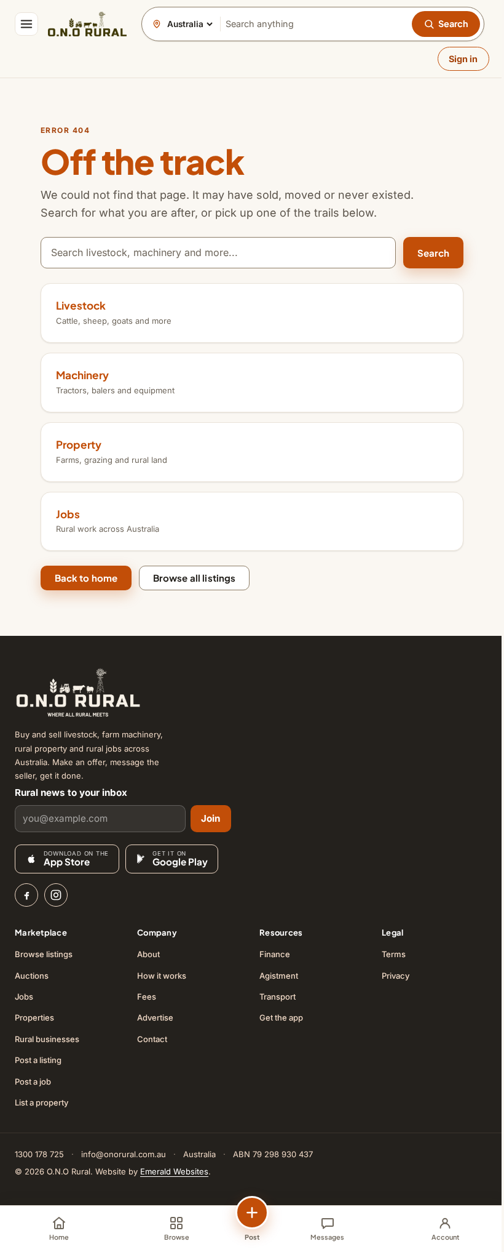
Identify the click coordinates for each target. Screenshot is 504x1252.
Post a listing (38, 1060)
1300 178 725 (39, 1154)
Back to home (86, 578)
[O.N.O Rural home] (87, 24)
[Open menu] (26, 24)
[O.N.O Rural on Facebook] (26, 895)
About (148, 954)
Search (433, 253)
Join (210, 818)
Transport (277, 996)
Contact (152, 1039)
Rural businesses (47, 1039)
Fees (146, 996)
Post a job (33, 1081)
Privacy (395, 976)
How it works (161, 976)
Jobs (24, 996)
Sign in (463, 59)
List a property (41, 1102)
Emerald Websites (174, 1171)
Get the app (281, 1017)
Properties (34, 1017)
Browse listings (44, 954)
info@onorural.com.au (123, 1154)
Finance (274, 954)
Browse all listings (194, 578)
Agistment (278, 976)
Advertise (155, 1017)
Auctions (32, 976)
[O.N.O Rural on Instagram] (56, 895)
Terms (394, 954)
